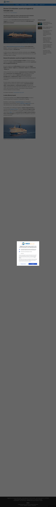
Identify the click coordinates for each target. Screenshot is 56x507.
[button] (28, 253)
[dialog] (28, 253)
